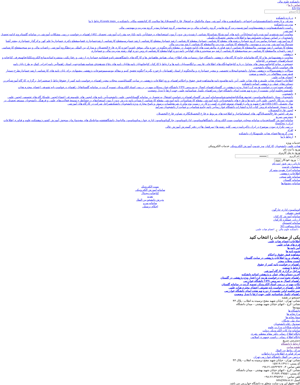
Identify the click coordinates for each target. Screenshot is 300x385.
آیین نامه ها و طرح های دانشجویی (241, 100)
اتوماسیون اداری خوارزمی (152, 120)
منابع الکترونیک (38, 57)
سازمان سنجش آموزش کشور (60, 120)
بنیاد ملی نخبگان (291, 320)
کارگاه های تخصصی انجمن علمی (26, 97)
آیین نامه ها (232, 80)
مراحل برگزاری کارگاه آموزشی (27, 80)
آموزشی (288, 31)
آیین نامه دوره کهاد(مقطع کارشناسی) (168, 50)
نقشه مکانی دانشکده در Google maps (122, 21)
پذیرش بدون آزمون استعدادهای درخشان (168, 34)
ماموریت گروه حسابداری (252, 40)
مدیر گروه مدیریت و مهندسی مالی (139, 27)
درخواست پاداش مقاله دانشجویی (272, 67)
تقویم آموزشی (268, 34)
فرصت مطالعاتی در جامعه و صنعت (269, 73)
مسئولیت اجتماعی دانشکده (247, 21)
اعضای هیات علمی (282, 77)
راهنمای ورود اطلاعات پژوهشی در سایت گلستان (152, 80)
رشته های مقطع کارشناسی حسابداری (218, 40)
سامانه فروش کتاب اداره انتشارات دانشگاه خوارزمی (246, 107)
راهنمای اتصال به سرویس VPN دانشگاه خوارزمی (187, 87)
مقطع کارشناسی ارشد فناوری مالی (232, 47)
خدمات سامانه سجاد (256, 120)
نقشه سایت (100, 120)
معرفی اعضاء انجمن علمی (59, 97)
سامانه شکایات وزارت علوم (284, 327)
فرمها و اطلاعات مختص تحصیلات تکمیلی (230, 37)
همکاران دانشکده (248, 133)
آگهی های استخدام (251, 113)
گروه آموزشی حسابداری (279, 40)
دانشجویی (287, 93)
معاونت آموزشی (248, 27)
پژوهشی (288, 54)
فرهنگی (242, 97)
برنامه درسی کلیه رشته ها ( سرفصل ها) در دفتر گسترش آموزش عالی (205, 126)
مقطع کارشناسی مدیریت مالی (227, 44)
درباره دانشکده (284, 17)
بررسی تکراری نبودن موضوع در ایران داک (269, 126)
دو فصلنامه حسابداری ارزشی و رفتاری (90, 57)
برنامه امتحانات (252, 34)
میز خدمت (258, 146)
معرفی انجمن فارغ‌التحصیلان (277, 113)
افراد (290, 130)
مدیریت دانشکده (283, 24)
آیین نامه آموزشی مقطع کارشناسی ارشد (161, 100)
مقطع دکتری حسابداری (66, 40)
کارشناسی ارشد (200, 34)
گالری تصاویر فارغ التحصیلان (173, 113)
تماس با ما (294, 4)
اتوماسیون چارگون (177, 120)
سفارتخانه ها (293, 317)
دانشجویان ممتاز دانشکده (278, 97)
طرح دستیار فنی (284, 107)
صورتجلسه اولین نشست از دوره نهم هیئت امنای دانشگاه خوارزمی (251, 90)
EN (294, 8)
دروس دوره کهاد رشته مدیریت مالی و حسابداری (119, 50)
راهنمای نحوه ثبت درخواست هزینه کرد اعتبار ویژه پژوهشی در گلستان (254, 87)
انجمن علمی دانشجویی (120, 97)
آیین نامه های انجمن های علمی (91, 97)
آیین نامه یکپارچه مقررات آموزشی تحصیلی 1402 (118, 34)
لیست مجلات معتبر (113, 80)
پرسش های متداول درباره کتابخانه (247, 64)
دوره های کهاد (197, 50)
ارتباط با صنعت (52, 80)
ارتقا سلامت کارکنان (155, 21)
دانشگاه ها (294, 310)
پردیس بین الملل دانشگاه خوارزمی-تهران (276, 356)
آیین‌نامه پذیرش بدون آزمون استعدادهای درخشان (110, 100)
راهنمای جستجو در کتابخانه (271, 60)
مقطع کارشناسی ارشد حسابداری (178, 40)
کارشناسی (215, 34)
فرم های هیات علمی (250, 80)
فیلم (232, 97)
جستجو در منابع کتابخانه (279, 64)
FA (298, 8)
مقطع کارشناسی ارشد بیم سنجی (223, 50)
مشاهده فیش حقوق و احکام (195, 80)
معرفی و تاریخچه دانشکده (278, 21)
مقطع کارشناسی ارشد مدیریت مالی (190, 44)
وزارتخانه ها (293, 314)
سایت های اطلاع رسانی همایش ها (175, 57)
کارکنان (269, 146)
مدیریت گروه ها (231, 27)
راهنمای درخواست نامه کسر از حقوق (81, 80)
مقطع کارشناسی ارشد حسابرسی (141, 40)
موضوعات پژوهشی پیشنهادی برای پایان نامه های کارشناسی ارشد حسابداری (62, 70)
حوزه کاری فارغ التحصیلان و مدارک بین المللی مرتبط (97, 47)
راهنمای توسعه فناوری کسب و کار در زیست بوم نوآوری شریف (208, 103)
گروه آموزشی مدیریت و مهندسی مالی (265, 44)
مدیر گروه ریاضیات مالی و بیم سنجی (201, 27)
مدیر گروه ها (285, 133)
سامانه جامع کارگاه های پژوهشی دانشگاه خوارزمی (223, 57)
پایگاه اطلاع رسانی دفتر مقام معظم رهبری (275, 333)
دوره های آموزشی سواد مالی (216, 21)
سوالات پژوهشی (284, 70)
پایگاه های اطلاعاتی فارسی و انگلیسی (207, 64)
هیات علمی (293, 146)
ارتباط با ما (95, 21)
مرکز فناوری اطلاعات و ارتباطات (280, 353)
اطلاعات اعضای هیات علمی (277, 80)
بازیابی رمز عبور (290, 163)
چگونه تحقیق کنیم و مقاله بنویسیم (124, 70)
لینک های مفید (86, 120)
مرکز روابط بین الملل (287, 350)
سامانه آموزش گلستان (205, 97)
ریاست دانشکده (284, 27)
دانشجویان (280, 146)
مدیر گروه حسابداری (170, 27)
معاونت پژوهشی (266, 27)
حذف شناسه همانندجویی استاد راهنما (79, 64)
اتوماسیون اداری (195, 120)
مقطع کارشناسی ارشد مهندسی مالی (272, 47)
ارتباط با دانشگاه (290, 343)
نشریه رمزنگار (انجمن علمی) (276, 100)
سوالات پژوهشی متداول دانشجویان (256, 70)
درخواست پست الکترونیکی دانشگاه (224, 120)
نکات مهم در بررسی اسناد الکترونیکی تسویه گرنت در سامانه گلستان (121, 87)
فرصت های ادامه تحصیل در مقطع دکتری (189, 47)
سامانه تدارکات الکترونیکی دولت (281, 330)
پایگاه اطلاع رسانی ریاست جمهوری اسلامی (275, 337)
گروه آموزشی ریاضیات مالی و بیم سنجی (44, 47)
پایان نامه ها (134, 64)
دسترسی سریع (284, 116)
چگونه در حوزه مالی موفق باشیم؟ (147, 47)
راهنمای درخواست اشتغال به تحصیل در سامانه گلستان (162, 97)
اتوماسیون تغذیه (255, 97)
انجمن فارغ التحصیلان (280, 110)
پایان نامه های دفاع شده (113, 64)
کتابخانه (26, 57)
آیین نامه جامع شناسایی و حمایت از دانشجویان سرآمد (185, 107)
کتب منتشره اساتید (58, 57)
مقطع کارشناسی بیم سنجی (257, 50)
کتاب (237, 97)
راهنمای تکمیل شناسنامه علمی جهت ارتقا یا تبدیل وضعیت (181, 90)
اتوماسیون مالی (129, 120)
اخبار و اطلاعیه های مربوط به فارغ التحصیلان (215, 113)
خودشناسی (224, 97)
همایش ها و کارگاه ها (263, 57)
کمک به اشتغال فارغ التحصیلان (183, 21)
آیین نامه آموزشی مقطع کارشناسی (203, 100)
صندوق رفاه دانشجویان (287, 323)
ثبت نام (276, 163)
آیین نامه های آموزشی (233, 34)
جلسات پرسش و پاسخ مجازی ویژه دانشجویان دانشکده (142, 103)
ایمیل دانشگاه (113, 120)
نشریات (115, 57)
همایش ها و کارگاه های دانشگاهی (137, 57)
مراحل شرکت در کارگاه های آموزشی (89, 103)
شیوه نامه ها (218, 80)
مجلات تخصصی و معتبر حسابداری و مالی (214, 70)
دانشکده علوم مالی (288, 1)
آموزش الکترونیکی (241, 146)
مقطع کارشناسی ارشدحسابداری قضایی (101, 40)
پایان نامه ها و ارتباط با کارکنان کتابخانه (163, 64)
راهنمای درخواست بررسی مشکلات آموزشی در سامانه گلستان (56, 34)
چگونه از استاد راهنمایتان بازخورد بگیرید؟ (167, 70)
